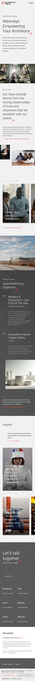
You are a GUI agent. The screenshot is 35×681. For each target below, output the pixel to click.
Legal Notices (15, 668)
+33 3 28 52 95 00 (22, 593)
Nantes (21, 602)
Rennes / (19, 255)
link (18, 638)
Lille (19, 588)
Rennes (21, 616)
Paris (5, 616)
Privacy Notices (7, 668)
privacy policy (11, 652)
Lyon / (7, 250)
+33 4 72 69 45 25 (8, 607)
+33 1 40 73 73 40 (8, 621)
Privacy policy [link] (17, 678)
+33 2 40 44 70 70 (22, 607)
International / (13, 260)
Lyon (5, 602)
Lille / (23, 246)
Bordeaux (7, 588)
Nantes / (18, 250)
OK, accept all (9, 675)
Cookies (23, 668)
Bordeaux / (11, 246)
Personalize (6, 678)
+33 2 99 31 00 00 (22, 621)
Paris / (8, 255)
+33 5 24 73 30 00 (8, 593)
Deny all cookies (25, 675)
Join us (17, 664)
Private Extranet (8, 664)
